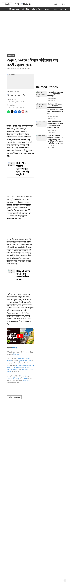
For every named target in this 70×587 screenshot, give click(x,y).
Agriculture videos (24, 361)
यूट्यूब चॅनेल (26, 380)
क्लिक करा (16, 354)
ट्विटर (26, 376)
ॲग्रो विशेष (25, 9)
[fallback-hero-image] (41, 94)
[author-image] (8, 95)
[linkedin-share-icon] (19, 113)
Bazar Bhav (17, 367)
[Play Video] (20, 336)
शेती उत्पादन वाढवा (14, 9)
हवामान (47, 9)
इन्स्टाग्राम (9, 378)
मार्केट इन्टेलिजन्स (37, 9)
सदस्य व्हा (14, 348)
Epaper (55, 9)
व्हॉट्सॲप (25, 378)
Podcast (53, 4)
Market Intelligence (21, 365)
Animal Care (25, 367)
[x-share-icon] (12, 113)
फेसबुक (22, 376)
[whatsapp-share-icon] (8, 113)
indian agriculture (14, 397)
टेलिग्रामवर (16, 378)
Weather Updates (13, 369)
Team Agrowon (16, 95)
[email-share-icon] (23, 113)
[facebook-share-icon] (15, 113)
